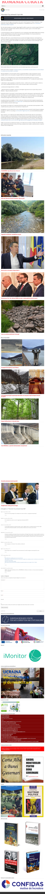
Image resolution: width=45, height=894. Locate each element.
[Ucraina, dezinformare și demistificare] (22, 664)
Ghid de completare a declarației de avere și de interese (10, 725)
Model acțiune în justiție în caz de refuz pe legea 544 (10, 724)
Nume (2, 590)
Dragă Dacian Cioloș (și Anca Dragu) (9, 505)
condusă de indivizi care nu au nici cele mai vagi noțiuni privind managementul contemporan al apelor (21, 120)
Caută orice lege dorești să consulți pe (11, 739)
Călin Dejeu (7, 9)
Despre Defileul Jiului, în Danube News (10, 421)
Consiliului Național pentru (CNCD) (14, 731)
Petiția (2, 720)
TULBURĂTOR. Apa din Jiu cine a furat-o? (10, 170)
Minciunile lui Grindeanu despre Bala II (10, 270)
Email (2, 595)
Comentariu (3, 579)
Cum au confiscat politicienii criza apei (10, 334)
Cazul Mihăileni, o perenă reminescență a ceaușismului (14, 445)
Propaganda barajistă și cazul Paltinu (10, 367)
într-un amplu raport (18, 101)
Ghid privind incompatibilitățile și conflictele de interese (11, 727)
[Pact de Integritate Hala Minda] (22, 643)
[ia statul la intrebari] (10, 711)
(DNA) (10, 728)
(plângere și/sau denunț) (11, 721)
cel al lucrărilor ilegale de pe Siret (23, 110)
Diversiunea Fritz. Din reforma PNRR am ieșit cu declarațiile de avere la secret (19, 298)
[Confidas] (22, 889)
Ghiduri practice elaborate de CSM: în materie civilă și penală (18, 738)
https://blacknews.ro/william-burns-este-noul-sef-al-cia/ (14, 558)
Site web (2, 599)
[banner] (22, 3)
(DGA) (10, 736)
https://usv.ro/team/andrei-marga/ (10, 561)
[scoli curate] (22, 623)
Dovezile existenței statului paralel (9, 481)
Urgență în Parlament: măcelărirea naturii (11, 234)
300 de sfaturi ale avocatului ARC (7, 718)
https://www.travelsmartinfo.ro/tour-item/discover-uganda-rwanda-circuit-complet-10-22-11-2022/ (21, 562)
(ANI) (10, 730)
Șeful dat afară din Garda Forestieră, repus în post (13, 198)
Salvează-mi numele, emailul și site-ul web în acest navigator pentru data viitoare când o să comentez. (17, 604)
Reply (5, 515)
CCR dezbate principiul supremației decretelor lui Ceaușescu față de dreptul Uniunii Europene (20, 396)
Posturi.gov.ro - (20, 741)
